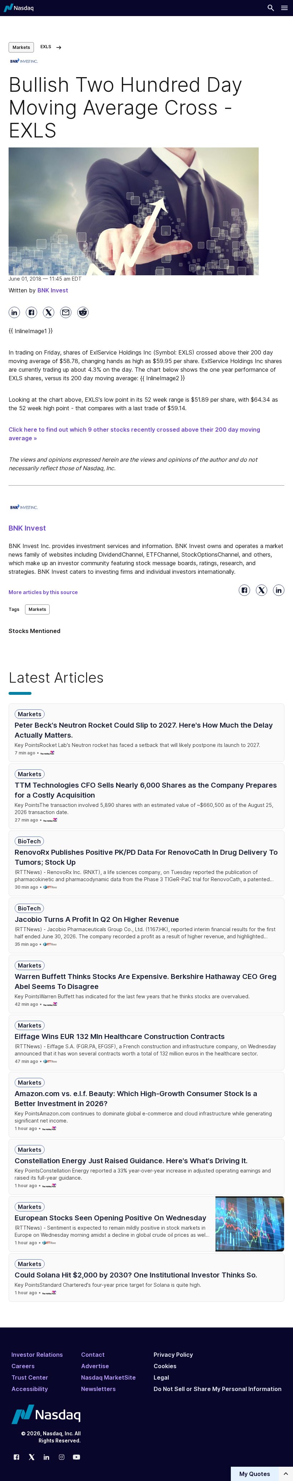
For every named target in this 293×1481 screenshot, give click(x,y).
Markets (21, 47)
